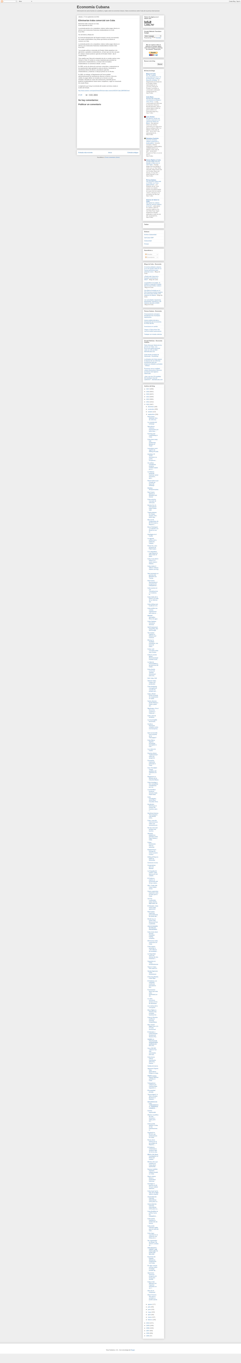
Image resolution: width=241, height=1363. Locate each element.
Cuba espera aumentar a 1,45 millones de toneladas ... (153, 949)
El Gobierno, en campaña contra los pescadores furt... (152, 984)
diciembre (151, 406)
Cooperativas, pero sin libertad (152, 866)
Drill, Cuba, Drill (152, 678)
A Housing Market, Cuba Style (153, 977)
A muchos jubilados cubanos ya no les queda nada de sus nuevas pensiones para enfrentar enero (152, 269)
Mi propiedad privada (151, 1091)
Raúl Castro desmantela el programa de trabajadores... (153, 583)
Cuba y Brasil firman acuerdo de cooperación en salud (153, 696)
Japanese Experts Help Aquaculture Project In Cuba (153, 1071)
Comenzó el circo (153, 862)
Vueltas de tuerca (153, 1066)
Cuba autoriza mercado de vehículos (152, 501)
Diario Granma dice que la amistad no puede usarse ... (152, 1298)
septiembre (151, 414)
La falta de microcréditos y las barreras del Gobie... (153, 664)
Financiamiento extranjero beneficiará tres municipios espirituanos (152, 315)
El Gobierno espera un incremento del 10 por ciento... (153, 881)
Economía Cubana (93, 7)
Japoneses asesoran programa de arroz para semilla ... (152, 1276)
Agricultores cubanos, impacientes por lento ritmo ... (153, 429)
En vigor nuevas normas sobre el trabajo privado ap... (152, 1268)
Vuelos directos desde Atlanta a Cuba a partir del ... (153, 703)
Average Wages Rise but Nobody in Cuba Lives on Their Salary (153, 163)
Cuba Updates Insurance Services (152, 623)
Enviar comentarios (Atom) (112, 157)
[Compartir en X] (93, 95)
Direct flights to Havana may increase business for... (152, 1012)
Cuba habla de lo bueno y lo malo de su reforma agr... (153, 599)
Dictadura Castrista (152, 138)
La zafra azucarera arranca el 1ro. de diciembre (153, 1001)
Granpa (146, 244)
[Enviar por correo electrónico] (90, 95)
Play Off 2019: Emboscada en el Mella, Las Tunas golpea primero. (153, 183)
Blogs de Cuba (151, 74)
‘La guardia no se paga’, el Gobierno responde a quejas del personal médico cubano (152, 284)
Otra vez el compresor (151, 1291)
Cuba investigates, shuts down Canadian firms (153, 799)
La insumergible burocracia (152, 720)
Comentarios (150, 257)
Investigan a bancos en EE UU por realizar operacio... (153, 1186)
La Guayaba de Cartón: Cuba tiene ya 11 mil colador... (152, 873)
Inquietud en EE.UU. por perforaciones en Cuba (152, 1135)
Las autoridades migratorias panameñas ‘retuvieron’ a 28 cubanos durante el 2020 (152, 301)
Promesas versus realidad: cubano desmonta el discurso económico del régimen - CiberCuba (153, 371)
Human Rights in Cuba (153, 160)
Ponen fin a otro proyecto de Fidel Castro (152, 547)
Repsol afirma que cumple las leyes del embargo (153, 483)
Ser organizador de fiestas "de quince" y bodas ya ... (153, 1243)
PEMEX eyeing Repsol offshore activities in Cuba (153, 1078)
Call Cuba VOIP (149, 237)
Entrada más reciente (85, 152)
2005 (148, 1335)
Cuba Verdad (150, 117)
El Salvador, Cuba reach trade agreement (153, 907)
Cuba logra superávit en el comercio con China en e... (153, 1235)
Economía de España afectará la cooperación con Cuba (152, 1260)
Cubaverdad (148, 241)
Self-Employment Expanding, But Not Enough (153, 628)
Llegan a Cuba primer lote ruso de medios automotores (152, 330)
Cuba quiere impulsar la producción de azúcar (152, 1221)
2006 (148, 1333)
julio (149, 1307)
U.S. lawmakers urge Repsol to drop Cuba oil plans (153, 554)
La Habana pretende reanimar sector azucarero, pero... (153, 475)
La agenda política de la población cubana (152, 541)
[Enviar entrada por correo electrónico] (86, 95)
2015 (148, 394)
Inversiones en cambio (151, 326)
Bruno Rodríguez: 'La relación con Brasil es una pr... (153, 529)
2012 (148, 402)
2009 (148, 1325)
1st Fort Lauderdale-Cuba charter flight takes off (152, 901)
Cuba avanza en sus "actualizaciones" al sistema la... (153, 591)
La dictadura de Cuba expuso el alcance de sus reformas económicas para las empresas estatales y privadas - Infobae (153, 362)
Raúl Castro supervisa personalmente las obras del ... (153, 914)
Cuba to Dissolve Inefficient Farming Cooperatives (153, 1020)
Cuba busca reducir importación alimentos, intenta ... (152, 1060)
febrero (150, 1319)
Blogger (133, 1350)
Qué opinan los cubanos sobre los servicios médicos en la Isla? (153, 204)
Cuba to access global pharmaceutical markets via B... (153, 657)
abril (149, 1314)
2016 (148, 391)
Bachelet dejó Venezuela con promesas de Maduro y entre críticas (153, 100)
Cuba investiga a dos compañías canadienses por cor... (153, 785)
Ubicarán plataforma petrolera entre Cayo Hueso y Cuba (153, 837)
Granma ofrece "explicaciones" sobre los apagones (153, 755)
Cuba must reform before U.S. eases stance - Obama (153, 561)
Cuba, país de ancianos (152, 716)
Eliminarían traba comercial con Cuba (153, 942)
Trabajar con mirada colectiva (153, 334)
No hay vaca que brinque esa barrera (153, 829)
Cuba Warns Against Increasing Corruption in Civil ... (152, 743)
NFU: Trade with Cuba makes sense (152, 887)
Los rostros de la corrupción (152, 1006)
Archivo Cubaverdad (150, 234)
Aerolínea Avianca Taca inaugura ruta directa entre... (153, 815)
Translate (158, 38)
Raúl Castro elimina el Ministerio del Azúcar (152, 494)
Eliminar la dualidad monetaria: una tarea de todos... (153, 643)
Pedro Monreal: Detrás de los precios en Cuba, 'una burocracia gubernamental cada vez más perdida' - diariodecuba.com (153, 348)
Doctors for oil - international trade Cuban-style (152, 507)
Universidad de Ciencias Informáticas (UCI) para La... (153, 1199)
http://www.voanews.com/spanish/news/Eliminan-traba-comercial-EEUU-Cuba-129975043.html (104, 90)
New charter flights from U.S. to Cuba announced (153, 1027)
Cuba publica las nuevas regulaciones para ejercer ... (153, 611)
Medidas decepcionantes (153, 488)
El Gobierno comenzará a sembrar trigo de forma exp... (153, 1149)
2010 (148, 1323)
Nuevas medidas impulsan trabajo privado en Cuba (153, 1171)
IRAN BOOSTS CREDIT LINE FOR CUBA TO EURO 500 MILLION (153, 1251)
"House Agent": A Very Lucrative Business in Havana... (152, 1097)
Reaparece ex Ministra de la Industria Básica (153, 778)
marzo (150, 1317)
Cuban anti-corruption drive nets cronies (153, 650)
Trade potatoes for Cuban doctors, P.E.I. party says (152, 515)
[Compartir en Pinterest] (97, 95)
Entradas (149, 254)
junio (149, 1309)
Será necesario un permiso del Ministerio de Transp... (153, 576)
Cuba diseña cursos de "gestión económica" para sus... (152, 672)
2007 (148, 1330)
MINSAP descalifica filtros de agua (152, 617)
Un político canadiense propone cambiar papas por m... (153, 466)
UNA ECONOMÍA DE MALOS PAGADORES (153, 927)
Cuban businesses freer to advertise (152, 845)
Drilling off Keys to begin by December (153, 858)
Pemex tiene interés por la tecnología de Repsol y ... (152, 1142)
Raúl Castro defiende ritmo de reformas (152, 418)
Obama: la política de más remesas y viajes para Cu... (153, 1118)
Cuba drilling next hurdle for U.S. (153, 605)
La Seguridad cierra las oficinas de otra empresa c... (153, 956)
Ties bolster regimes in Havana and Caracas (152, 635)
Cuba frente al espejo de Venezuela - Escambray (151, 355)
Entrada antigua (133, 152)
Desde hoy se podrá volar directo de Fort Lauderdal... (153, 921)
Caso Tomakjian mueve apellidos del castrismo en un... (152, 771)
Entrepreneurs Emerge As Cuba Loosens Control (153, 852)
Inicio (110, 152)
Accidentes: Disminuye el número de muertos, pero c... (152, 807)
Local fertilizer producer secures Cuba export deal (152, 792)
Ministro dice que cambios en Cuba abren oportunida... (153, 1164)
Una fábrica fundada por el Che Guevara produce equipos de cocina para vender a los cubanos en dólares (153, 293)
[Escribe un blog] (91, 95)
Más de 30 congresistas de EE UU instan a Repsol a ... (153, 522)
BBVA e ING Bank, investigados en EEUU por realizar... (153, 1157)
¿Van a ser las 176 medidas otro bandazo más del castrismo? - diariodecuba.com (153, 378)
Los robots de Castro (152, 749)
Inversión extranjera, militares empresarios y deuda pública (152, 141)
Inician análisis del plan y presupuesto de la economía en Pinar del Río (152, 322)
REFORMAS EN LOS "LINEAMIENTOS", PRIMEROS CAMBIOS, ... (153, 1105)
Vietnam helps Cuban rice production (152, 682)
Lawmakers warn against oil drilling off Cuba (153, 450)
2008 (148, 1328)
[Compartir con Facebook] (95, 95)
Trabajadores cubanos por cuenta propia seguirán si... (152, 1085)
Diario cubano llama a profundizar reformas (152, 1179)
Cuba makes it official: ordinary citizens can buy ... (153, 568)
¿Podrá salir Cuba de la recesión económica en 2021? (151, 278)
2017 (148, 389)
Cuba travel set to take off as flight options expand (153, 1192)
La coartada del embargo (152, 423)
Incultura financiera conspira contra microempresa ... (153, 727)
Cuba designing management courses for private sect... (152, 689)
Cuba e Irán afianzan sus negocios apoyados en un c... (152, 1285)
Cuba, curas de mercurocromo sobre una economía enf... (153, 823)
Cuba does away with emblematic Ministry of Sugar (152, 442)
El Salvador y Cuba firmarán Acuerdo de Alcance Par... (152, 1034)
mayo (150, 1312)
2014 (148, 396)
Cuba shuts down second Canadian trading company (153, 935)
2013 (148, 399)
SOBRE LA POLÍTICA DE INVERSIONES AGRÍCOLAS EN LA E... (153, 1042)
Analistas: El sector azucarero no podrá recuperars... (152, 457)
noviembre (151, 409)
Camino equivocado (152, 1111)
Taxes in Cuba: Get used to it (152, 967)
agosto (150, 1304)
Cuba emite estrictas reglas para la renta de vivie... (153, 1228)
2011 (147, 404)
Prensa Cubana (151, 180)
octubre (150, 411)
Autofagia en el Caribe (152, 535)
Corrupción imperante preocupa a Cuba (152, 763)
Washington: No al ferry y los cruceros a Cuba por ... (153, 711)
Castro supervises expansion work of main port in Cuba (153, 893)
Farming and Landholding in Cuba (153, 435)
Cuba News (149, 97)
